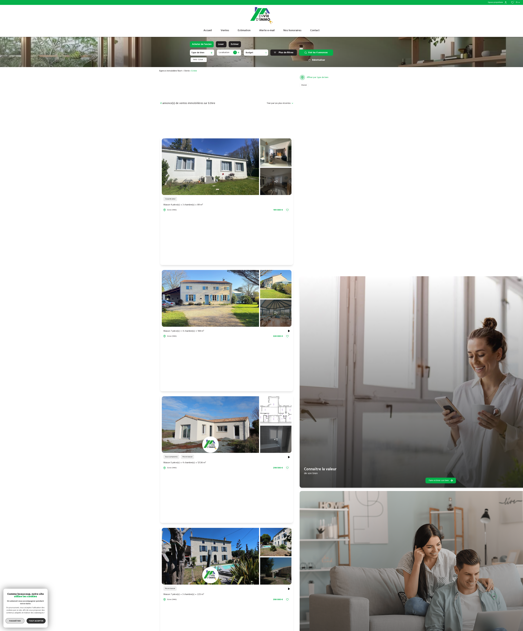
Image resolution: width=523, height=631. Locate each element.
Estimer (235, 44)
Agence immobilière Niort (170, 71)
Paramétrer (15, 621)
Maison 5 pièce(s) (184, 462)
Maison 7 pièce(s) (183, 331)
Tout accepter (36, 621)
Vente (187, 71)
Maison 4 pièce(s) (183, 204)
